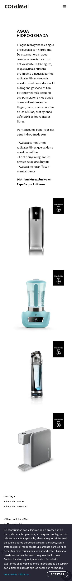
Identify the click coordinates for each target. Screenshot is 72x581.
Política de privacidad (15, 506)
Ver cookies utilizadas (16, 574)
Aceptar (57, 574)
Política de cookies (14, 501)
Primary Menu (64, 6)
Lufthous (39, 184)
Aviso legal (9, 496)
